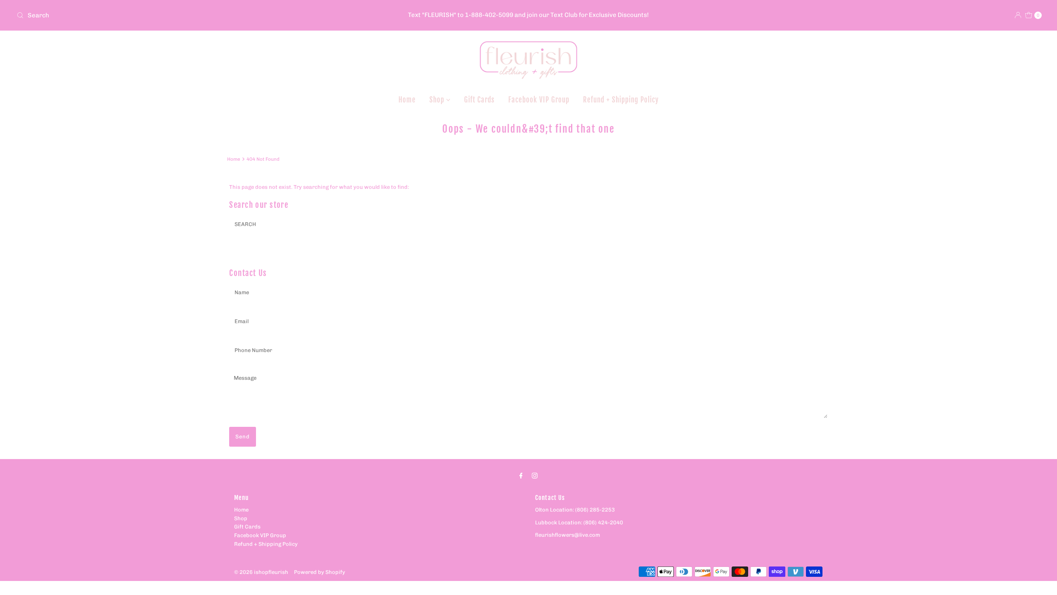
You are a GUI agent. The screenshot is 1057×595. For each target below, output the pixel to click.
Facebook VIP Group (538, 99)
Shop (437, 99)
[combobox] (182, 15)
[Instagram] (535, 475)
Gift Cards (479, 99)
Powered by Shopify (319, 572)
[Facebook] (521, 475)
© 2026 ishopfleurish (261, 572)
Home (407, 99)
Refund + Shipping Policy (621, 99)
